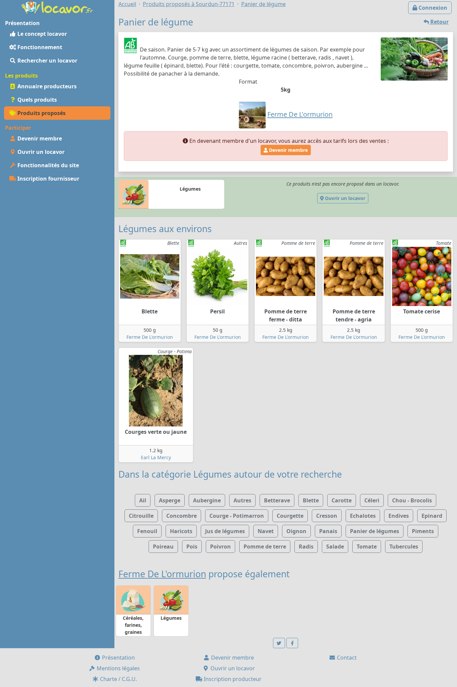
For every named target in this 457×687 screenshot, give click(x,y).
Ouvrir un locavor (40, 152)
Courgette (290, 515)
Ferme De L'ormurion (149, 337)
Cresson (326, 515)
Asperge (169, 500)
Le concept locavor (41, 33)
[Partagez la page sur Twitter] (279, 643)
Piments (423, 531)
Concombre (181, 515)
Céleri (371, 500)
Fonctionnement (39, 47)
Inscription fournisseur (47, 178)
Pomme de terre (265, 546)
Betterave (277, 500)
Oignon (296, 531)
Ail (142, 500)
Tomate (367, 546)
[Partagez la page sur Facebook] (292, 643)
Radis (306, 546)
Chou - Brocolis (412, 500)
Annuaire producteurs (46, 86)
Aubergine (207, 500)
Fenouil (147, 531)
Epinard (432, 515)
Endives (398, 515)
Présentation (118, 657)
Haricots (181, 531)
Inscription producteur (232, 679)
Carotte (342, 500)
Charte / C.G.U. (118, 679)
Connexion (432, 7)
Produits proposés (41, 113)
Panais (328, 531)
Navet (266, 531)
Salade (335, 546)
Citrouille (141, 515)
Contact (346, 657)
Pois (191, 546)
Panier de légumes (374, 531)
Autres (242, 500)
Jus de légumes (225, 531)
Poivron (220, 546)
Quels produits (36, 99)
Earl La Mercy (156, 457)
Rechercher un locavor (46, 60)
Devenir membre (39, 138)
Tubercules (403, 546)
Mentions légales (117, 668)
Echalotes (363, 515)
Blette (311, 500)
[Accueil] (57, 6)
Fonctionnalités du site (47, 165)
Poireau (163, 546)
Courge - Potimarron (236, 515)
